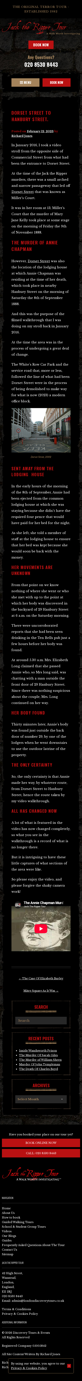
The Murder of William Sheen (40, 1060)
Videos (7, 1231)
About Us (8, 1213)
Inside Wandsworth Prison (38, 1050)
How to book (11, 1217)
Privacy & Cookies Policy (20, 1314)
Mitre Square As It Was (41, 990)
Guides (7, 1240)
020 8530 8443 (41, 64)
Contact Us (9, 1249)
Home (6, 1208)
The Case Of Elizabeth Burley (41, 978)
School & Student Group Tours (24, 1226)
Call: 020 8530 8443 (41, 1153)
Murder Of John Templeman (39, 1064)
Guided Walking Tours (18, 1222)
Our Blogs (9, 1236)
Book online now (41, 1143)
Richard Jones (21, 136)
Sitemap (7, 1254)
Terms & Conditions (16, 1309)
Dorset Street (22, 192)
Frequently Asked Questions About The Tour (33, 1245)
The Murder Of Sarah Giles (38, 1055)
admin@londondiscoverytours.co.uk (38, 1301)
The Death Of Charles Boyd (38, 1069)
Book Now (41, 44)
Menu (27, 82)
